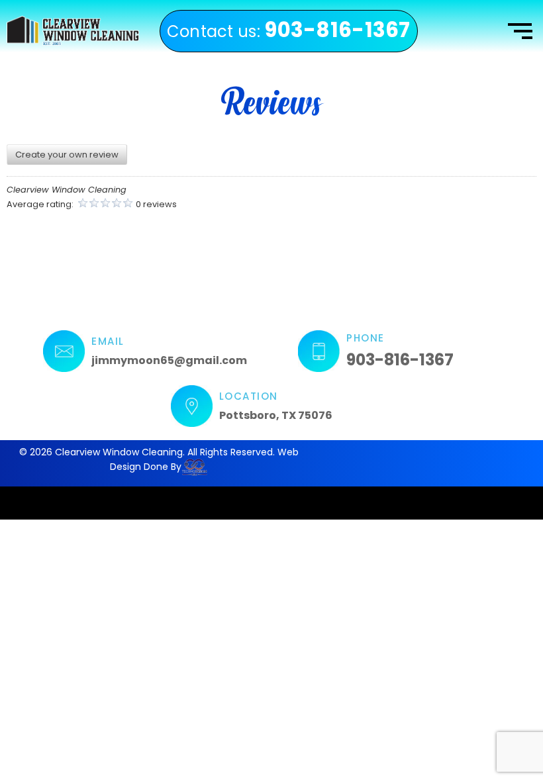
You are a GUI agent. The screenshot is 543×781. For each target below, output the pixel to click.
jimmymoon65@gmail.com (169, 360)
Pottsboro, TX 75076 (275, 415)
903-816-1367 (400, 360)
